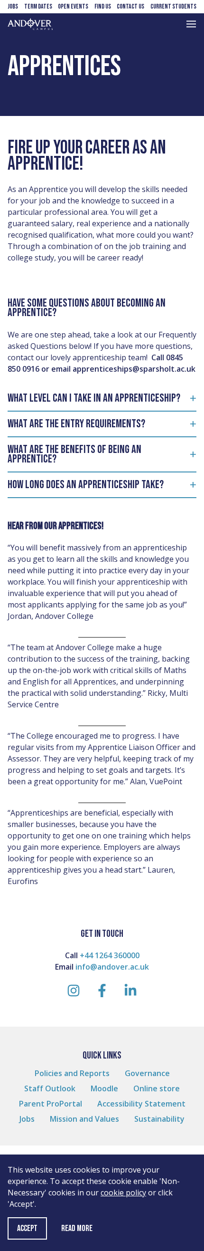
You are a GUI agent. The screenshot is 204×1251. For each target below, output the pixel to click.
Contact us (130, 6)
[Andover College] (30, 24)
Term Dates (38, 6)
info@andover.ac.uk (112, 967)
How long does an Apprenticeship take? (86, 484)
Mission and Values (84, 1119)
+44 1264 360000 (109, 955)
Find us (102, 6)
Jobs (13, 6)
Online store (156, 1088)
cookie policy (123, 1192)
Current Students (173, 6)
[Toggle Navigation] (191, 24)
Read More (77, 1228)
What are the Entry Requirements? (76, 424)
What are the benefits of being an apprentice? (74, 454)
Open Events (73, 6)
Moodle (104, 1088)
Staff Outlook (49, 1088)
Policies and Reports (72, 1073)
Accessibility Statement (141, 1103)
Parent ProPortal (50, 1103)
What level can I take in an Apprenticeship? (94, 398)
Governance (147, 1073)
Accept (27, 1228)
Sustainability (159, 1119)
